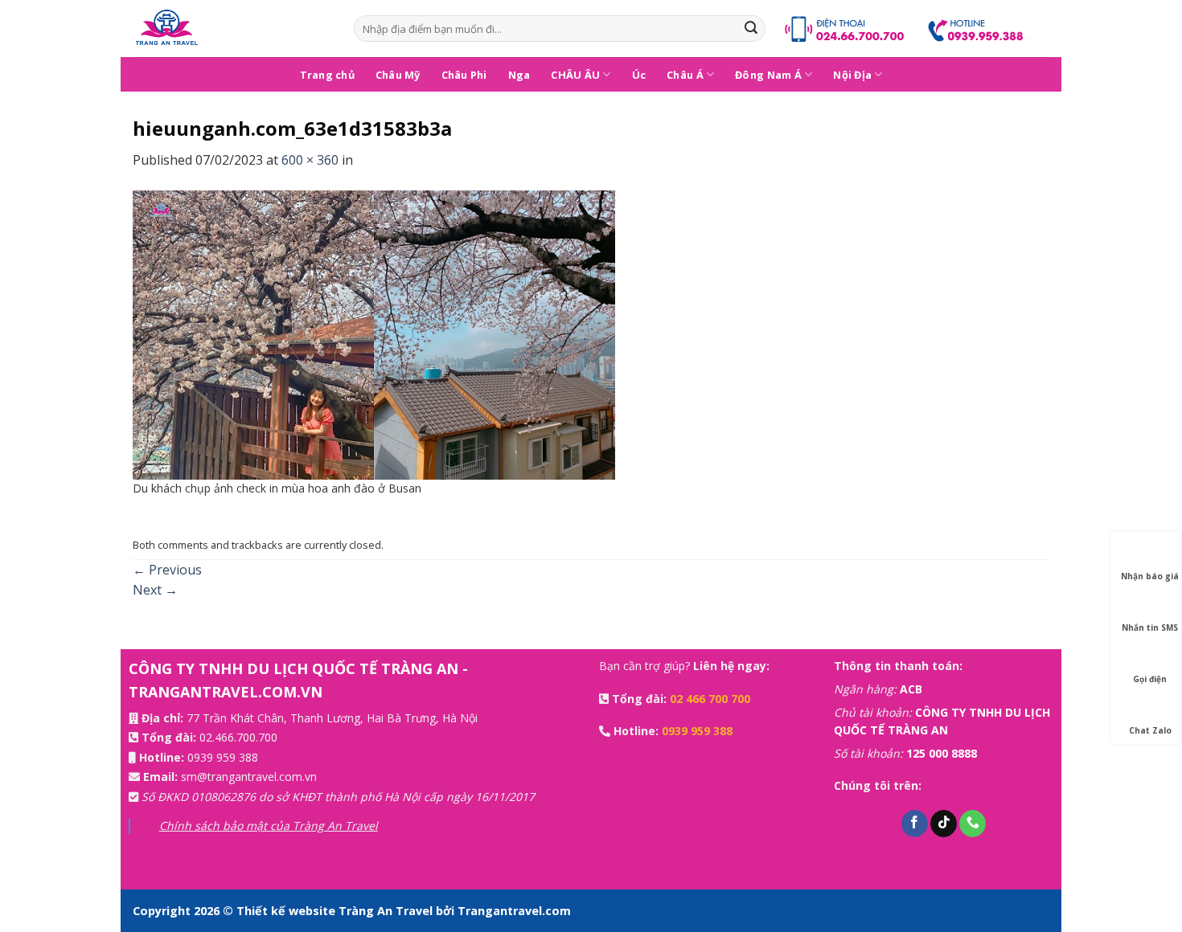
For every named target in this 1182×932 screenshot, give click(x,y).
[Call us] (972, 823)
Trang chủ (327, 74)
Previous (167, 569)
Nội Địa (852, 74)
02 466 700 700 (710, 698)
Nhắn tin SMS (1150, 627)
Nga (519, 74)
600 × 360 (310, 160)
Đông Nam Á (768, 74)
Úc (639, 74)
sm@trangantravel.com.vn (249, 776)
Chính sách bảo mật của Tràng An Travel (268, 825)
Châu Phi (464, 74)
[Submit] (751, 29)
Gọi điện (1150, 679)
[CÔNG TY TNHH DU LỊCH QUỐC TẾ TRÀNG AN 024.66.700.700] (231, 28)
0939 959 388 (222, 757)
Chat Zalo (1150, 730)
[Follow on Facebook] (914, 823)
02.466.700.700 (238, 737)
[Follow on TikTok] (943, 823)
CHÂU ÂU (575, 74)
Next (155, 590)
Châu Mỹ (398, 74)
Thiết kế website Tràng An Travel (336, 910)
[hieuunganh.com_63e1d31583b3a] (374, 333)
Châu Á (685, 74)
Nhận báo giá (1150, 576)
